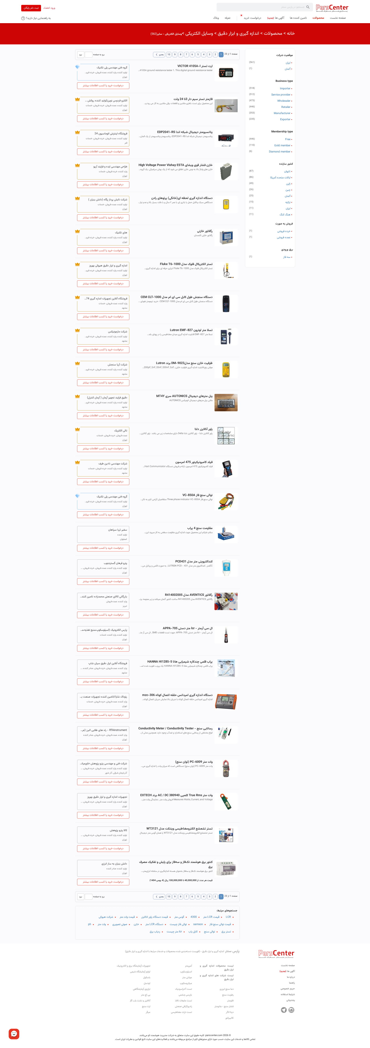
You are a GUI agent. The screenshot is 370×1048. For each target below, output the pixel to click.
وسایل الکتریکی (199, 33)
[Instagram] (291, 1010)
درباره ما (291, 977)
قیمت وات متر (127, 917)
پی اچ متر (145, 995)
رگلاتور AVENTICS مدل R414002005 (188, 595)
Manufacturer (282, 113)
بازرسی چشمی (185, 995)
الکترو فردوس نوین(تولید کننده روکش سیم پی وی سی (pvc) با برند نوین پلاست (105, 101)
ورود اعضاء (49, 8)
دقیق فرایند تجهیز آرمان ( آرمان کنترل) (107, 398)
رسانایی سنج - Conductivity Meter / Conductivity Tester (175, 728)
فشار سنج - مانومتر (224, 1006)
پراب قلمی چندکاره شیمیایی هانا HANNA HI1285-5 (179, 661)
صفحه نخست (288, 966)
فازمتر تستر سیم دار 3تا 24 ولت (193, 99)
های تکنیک (121, 233)
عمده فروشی (283, 237)
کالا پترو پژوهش (118, 830)
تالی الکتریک (120, 431)
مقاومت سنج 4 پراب (199, 528)
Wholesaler (283, 101)
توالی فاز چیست (178, 924)
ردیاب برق (155, 932)
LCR (228, 917)
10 (168, 54)
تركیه (287, 202)
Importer (285, 89)
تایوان (287, 171)
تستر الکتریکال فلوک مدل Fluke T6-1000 (186, 264)
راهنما (292, 983)
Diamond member (279, 152)
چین (288, 190)
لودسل (147, 983)
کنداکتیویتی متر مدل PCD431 (193, 561)
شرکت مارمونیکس (117, 332)
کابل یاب (193, 932)
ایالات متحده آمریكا (280, 178)
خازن (136, 924)
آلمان (287, 69)
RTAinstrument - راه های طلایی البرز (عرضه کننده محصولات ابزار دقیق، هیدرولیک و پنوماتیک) (103, 730)
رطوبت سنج (228, 995)
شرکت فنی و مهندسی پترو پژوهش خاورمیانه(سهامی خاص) (103, 764)
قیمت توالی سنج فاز (220, 924)
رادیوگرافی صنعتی (183, 1006)
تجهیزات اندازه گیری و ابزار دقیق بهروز (107, 797)
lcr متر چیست (174, 932)
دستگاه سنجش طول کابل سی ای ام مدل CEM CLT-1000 (176, 297)
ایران (288, 63)
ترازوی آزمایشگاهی (141, 989)
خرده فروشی (283, 231)
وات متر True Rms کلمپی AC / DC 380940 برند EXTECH (176, 795)
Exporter (285, 120)
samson (198, 924)
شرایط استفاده (288, 994)
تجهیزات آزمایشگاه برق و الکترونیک (133, 966)
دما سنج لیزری (227, 989)
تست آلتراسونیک (183, 989)
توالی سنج (209, 932)
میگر (148, 1012)
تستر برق (226, 932)
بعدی (159, 54)
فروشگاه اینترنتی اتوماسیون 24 (111, 134)
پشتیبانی (290, 1000)
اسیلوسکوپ (186, 972)
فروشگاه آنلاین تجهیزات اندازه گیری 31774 (105, 299)
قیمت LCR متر (211, 917)
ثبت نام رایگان (31, 8)
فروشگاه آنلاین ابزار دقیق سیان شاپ (107, 663)
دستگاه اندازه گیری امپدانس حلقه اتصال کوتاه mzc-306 (177, 695)
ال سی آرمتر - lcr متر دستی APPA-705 (187, 628)
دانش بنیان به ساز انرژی (114, 864)
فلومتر (230, 1001)
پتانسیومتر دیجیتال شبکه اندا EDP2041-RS (184, 132)
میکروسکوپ (186, 983)
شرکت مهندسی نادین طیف (112, 464)
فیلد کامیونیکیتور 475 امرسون (193, 462)
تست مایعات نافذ (183, 1001)
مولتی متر (187, 977)
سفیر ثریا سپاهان (117, 530)
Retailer (285, 107)
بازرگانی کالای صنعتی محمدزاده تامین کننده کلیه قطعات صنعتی (103, 597)
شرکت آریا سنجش (117, 365)
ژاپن (288, 184)
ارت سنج (146, 1006)
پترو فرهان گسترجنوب (115, 563)
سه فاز (286, 257)
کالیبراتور (229, 1018)
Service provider (280, 95)
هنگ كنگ (285, 215)
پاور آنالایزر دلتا (203, 429)
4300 (194, 917)
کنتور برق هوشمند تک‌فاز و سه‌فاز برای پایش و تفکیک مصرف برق (175, 864)
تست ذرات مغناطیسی (181, 1012)
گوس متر (179, 917)
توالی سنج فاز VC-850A (197, 495)
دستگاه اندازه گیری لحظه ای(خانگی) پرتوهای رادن (181, 198)
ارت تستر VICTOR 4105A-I (194, 66)
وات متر (102, 924)
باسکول (146, 977)
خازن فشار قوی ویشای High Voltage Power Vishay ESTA (175, 165)
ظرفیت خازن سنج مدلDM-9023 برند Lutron (184, 363)
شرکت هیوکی (106, 917)
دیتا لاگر (230, 1012)
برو (80, 54)
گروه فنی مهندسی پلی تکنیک (112, 68)
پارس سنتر (182, 951)
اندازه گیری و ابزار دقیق (238, 33)
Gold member (282, 146)
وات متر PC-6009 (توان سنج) (193, 762)
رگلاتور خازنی (204, 231)
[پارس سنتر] (332, 8)
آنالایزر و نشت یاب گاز (140, 1001)
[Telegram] (284, 1010)
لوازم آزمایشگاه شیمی (140, 972)
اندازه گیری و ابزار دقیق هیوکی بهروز (108, 266)
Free (287, 139)
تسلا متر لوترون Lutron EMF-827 (191, 330)
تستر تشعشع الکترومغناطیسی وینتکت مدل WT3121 (179, 828)
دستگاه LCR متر (154, 924)
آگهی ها (287, 971)
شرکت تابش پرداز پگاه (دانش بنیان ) (107, 200)
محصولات (273, 33)
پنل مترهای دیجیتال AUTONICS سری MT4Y (184, 396)
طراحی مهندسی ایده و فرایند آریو (110, 167)
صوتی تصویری (119, 924)
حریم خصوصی (288, 989)
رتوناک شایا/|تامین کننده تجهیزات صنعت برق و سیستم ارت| (103, 697)
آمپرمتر (188, 966)
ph (89, 924)
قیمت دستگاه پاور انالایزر (154, 917)
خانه (291, 33)
